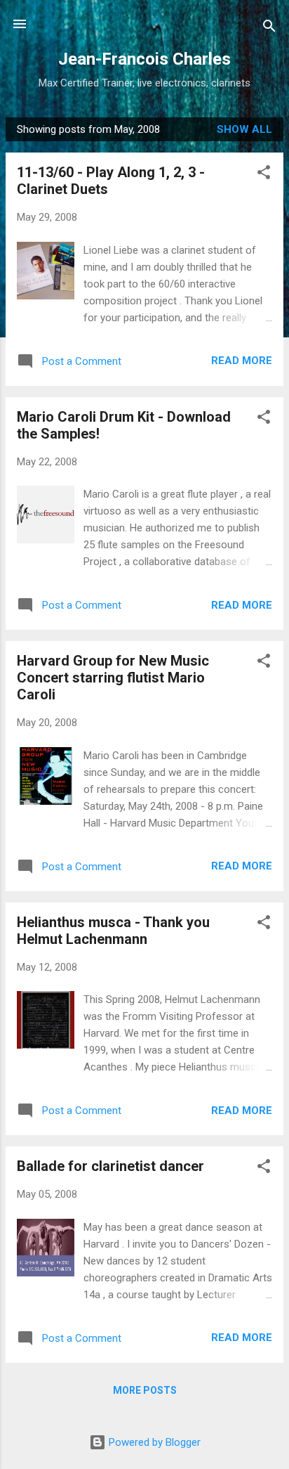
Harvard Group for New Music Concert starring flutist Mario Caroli (113, 677)
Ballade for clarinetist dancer (110, 1166)
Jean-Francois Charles (144, 59)
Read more (241, 360)
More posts (145, 1390)
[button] (263, 175)
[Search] (269, 28)
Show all (244, 129)
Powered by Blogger (153, 1442)
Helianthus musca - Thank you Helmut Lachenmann (113, 930)
